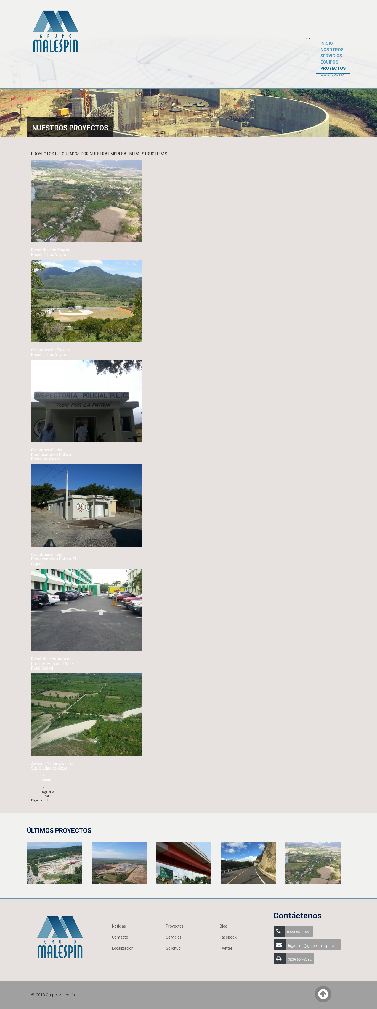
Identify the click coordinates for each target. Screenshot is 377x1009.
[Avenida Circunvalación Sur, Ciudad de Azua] (86, 714)
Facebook (228, 937)
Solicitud (173, 948)
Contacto (120, 937)
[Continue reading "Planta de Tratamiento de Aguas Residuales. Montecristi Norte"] (119, 862)
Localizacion (123, 948)
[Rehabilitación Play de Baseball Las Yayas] (86, 200)
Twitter (226, 948)
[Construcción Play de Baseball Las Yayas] (86, 300)
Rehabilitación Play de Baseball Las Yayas (50, 252)
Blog (223, 926)
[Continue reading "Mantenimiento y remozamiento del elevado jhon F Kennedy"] (183, 862)
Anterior (47, 779)
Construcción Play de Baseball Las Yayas (50, 352)
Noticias (119, 926)
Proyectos (175, 926)
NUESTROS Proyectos (70, 128)
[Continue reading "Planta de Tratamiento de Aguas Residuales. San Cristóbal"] (54, 862)
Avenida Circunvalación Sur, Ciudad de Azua (52, 766)
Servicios (174, 937)
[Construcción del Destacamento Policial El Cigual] (86, 505)
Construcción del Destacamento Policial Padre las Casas (51, 454)
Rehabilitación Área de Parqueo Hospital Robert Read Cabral (53, 664)
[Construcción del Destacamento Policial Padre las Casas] (86, 400)
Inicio (45, 775)
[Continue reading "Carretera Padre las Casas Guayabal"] (248, 862)
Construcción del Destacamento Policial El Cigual (53, 559)
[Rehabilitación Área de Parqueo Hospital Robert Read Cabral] (86, 609)
